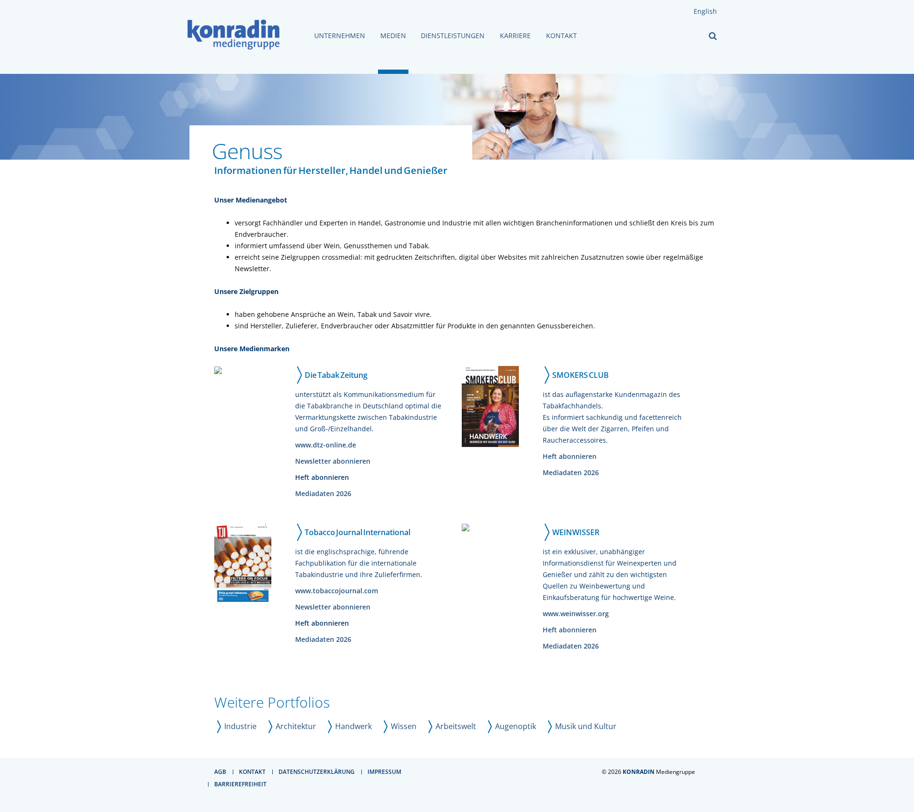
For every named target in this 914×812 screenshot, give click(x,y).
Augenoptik (515, 726)
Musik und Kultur (585, 726)
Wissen (404, 726)
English (705, 11)
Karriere (515, 35)
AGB (220, 772)
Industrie (240, 726)
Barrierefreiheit (240, 784)
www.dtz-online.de (325, 444)
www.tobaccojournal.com (336, 590)
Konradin (639, 772)
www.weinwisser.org (576, 613)
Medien (393, 35)
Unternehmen (339, 35)
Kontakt (561, 35)
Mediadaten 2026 (323, 493)
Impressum (384, 772)
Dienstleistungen (453, 35)
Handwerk (353, 726)
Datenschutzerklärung (316, 772)
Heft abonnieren (569, 456)
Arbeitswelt (456, 726)
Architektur (296, 726)
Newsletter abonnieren (332, 461)
